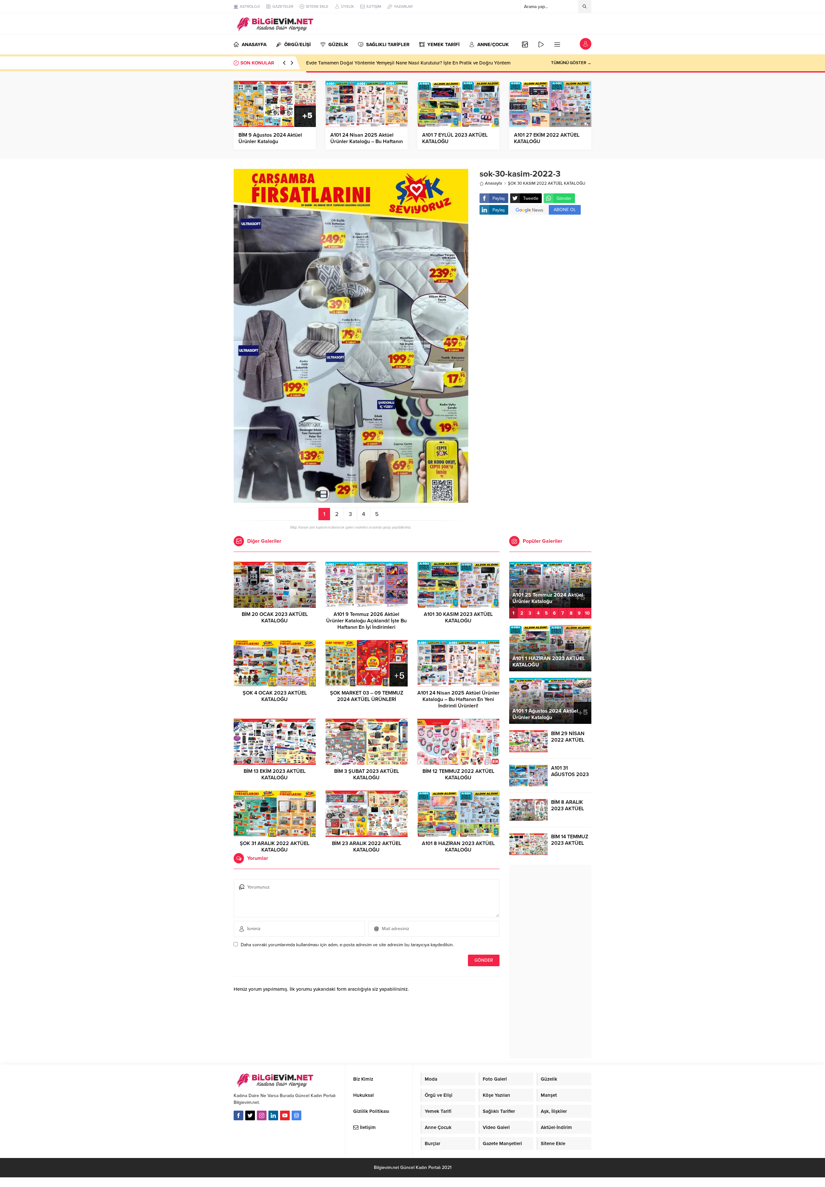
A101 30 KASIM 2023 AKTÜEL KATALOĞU (458, 617)
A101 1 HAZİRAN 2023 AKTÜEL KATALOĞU (548, 661)
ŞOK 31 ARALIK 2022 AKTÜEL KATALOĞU (274, 846)
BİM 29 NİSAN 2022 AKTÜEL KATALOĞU (568, 740)
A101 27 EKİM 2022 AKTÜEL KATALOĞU (546, 138)
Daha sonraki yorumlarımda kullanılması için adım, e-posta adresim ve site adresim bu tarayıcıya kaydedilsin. (347, 945)
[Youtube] (285, 1115)
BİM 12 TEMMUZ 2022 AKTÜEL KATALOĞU (458, 774)
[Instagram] (262, 1115)
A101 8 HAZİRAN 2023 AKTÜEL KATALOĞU (458, 846)
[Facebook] (238, 1115)
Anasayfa (493, 183)
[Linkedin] (273, 1115)
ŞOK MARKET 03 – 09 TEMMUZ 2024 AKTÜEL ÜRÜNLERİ (366, 696)
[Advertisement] (535, 271)
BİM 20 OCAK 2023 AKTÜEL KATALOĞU (275, 617)
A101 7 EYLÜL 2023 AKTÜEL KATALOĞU (455, 138)
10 (587, 613)
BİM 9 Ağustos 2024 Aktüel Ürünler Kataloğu (270, 138)
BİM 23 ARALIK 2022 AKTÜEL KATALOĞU (366, 846)
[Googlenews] (296, 1115)
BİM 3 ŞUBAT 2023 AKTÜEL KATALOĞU (366, 774)
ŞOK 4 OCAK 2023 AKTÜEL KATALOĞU (275, 696)
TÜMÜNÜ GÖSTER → (571, 62)
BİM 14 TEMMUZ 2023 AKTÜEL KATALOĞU (569, 843)
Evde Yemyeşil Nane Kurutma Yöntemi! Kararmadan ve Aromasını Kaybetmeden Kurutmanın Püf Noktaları (418, 63)
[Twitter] (250, 1115)
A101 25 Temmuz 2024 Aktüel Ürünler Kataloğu (547, 598)
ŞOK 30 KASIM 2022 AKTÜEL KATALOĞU (546, 183)
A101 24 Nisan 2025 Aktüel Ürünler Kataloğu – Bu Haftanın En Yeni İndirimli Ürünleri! (366, 141)
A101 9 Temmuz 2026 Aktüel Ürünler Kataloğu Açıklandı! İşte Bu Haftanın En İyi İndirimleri (366, 620)
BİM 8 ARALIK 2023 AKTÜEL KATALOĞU (567, 808)
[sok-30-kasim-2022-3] (351, 500)
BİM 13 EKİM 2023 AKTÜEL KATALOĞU (275, 774)
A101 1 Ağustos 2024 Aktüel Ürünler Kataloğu (545, 714)
